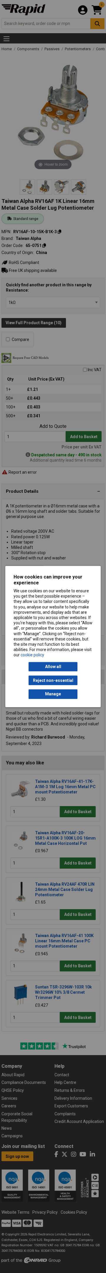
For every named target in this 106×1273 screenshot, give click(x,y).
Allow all (53, 666)
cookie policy (32, 655)
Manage (53, 694)
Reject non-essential (53, 680)
